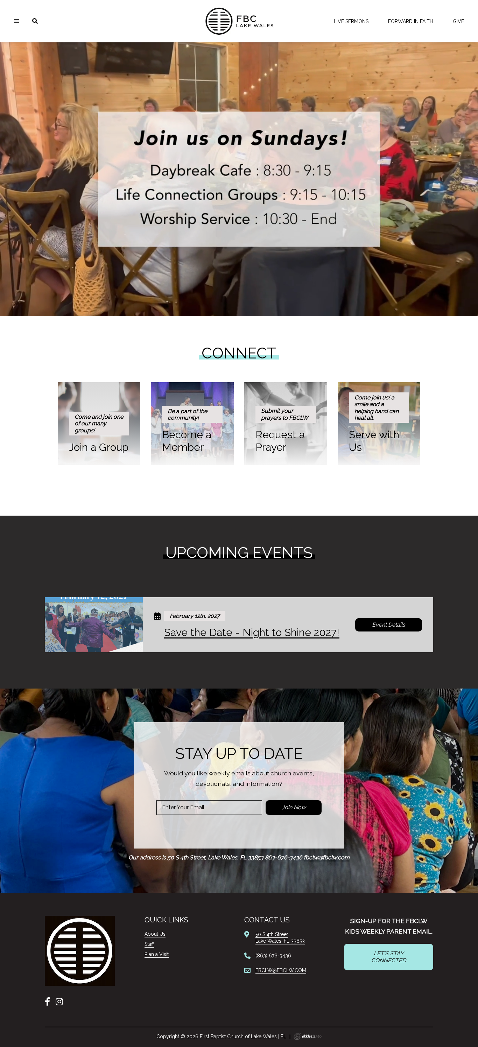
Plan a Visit (157, 954)
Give (458, 21)
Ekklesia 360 (308, 1036)
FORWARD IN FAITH (410, 21)
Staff (149, 944)
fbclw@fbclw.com (327, 857)
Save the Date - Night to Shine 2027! (251, 632)
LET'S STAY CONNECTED (388, 957)
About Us (155, 934)
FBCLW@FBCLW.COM (280, 970)
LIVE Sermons (351, 21)
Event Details (388, 624)
